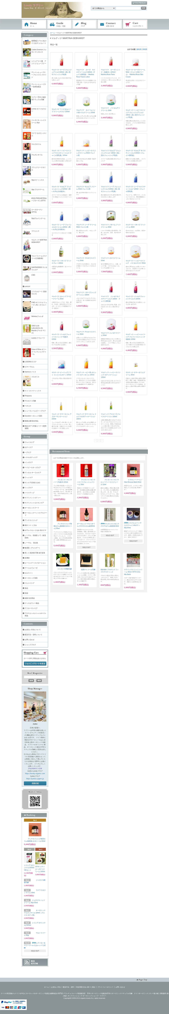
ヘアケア (28, 452)
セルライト (29, 573)
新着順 (144, 49)
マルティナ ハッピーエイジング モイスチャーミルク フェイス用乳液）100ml (61, 153)
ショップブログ (30, 645)
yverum (27, 286)
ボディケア (29, 447)
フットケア (29, 478)
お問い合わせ (109, 24)
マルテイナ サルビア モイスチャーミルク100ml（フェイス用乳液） (135, 153)
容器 (26, 593)
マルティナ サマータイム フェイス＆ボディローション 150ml (86, 416)
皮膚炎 (27, 558)
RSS (33, 961)
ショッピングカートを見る (35, 664)
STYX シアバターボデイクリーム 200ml (40, 869)
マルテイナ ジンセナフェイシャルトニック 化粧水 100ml (61, 336)
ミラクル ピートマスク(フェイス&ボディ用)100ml (132, 525)
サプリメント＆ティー (33, 498)
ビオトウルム (29, 367)
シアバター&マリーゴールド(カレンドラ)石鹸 (35, 945)
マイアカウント (139, 3)
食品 (26, 588)
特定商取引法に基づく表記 (85, 987)
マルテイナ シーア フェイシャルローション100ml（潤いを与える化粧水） (61, 227)
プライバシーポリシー (105, 987)
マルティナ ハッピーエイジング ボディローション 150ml (110, 375)
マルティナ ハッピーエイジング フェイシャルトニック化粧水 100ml (135, 336)
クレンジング (29, 583)
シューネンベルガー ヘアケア (35, 411)
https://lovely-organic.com (35, 773)
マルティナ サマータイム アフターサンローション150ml (61, 416)
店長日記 (35, 783)
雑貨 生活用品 (30, 598)
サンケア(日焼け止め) (32, 483)
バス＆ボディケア (31, 457)
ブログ (84, 24)
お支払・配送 (59, 24)
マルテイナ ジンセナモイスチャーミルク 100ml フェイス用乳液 (110, 298)
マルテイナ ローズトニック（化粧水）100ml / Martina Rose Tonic (110, 72)
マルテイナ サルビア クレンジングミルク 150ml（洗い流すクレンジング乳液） (111, 153)
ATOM (34, 963)
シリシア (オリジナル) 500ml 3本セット (29, 867)
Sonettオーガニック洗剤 (33, 416)
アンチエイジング (32, 520)
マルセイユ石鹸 (30, 401)
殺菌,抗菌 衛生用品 (31, 421)
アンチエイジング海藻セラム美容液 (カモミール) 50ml (63, 526)
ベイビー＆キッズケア (33, 467)
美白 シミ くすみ (31, 525)
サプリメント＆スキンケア (34, 503)
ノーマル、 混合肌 (31, 543)
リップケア (29, 488)
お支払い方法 (56, 987)
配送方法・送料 (68, 987)
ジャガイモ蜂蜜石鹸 (65, 569)
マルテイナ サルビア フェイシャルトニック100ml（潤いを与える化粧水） (61, 189)
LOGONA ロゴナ (31, 362)
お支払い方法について (33, 630)
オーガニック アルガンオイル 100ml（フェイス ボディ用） (34, 912)
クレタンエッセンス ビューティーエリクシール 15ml (110, 482)
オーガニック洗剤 (31, 578)
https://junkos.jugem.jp (35, 779)
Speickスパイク (30, 372)
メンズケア (29, 462)
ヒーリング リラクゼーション (35, 563)
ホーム (34, 24)
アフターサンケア (31, 608)
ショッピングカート (135, 24)
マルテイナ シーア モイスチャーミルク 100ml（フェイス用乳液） (135, 189)
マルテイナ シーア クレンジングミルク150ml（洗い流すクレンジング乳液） (111, 189)
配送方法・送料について (33, 635)
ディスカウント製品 (32, 603)
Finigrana (28, 396)
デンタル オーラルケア (33, 472)
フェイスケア (29, 442)
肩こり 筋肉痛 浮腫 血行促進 (35, 553)
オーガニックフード (32, 508)
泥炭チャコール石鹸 (88, 569)
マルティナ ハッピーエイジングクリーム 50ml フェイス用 (86, 153)
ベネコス (28, 406)
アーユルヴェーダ (31, 568)
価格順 (139, 49)
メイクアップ (29, 493)
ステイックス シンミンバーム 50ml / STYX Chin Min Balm (133, 572)
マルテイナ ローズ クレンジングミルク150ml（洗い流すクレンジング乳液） (61, 72)
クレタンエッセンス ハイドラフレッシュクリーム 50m (86, 482)
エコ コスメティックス (33, 391)
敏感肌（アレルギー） (33, 548)
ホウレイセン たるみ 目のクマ (35, 530)
